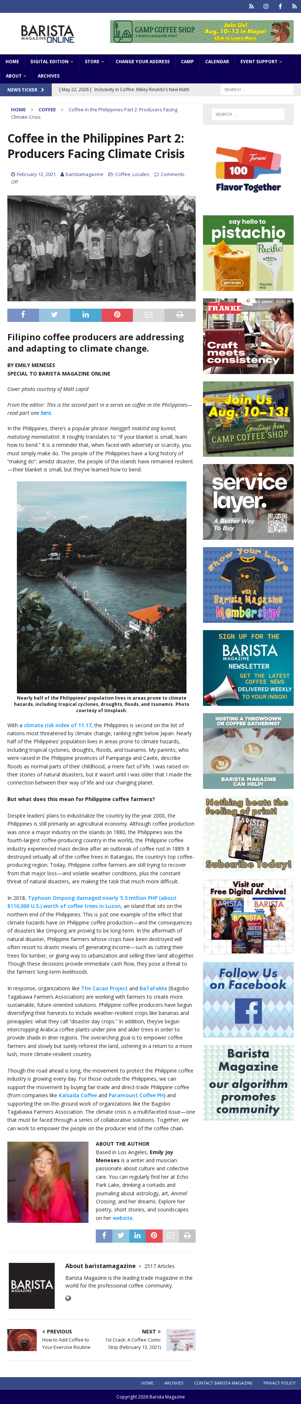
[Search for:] (257, 89)
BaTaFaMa (153, 988)
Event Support (259, 61)
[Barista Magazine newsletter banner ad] (248, 701)
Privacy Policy (279, 1383)
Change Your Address (143, 61)
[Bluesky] (251, 6)
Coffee (122, 174)
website (123, 1217)
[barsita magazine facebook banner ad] (248, 1033)
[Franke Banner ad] (248, 369)
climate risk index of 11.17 (57, 725)
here (46, 412)
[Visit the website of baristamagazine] (68, 1298)
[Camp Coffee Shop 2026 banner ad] (202, 38)
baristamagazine (85, 174)
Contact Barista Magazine (223, 1383)
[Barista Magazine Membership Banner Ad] (248, 618)
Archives (48, 76)
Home (12, 61)
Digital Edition (49, 61)
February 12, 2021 (36, 174)
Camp (187, 61)
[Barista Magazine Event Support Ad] (248, 784)
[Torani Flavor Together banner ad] (248, 203)
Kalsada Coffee (78, 1095)
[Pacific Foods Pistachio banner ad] (248, 286)
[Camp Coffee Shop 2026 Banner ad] (248, 452)
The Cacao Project (104, 988)
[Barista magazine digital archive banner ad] (248, 950)
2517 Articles (159, 1266)
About (14, 76)
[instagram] (266, 6)
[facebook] (280, 6)
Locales (141, 174)
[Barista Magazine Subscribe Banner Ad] (248, 867)
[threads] (294, 6)
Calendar (217, 61)
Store (92, 61)
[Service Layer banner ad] (248, 535)
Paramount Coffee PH (136, 1095)
